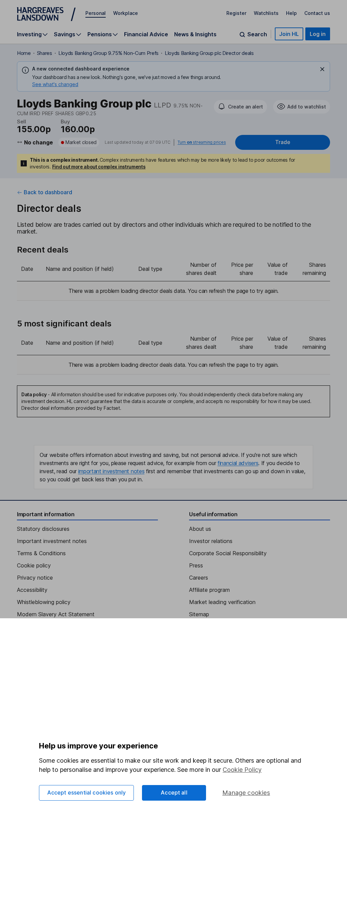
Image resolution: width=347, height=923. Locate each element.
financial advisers (238, 463)
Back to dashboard (48, 192)
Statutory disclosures (43, 528)
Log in (318, 34)
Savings (64, 34)
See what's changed (55, 84)
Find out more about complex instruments (99, 166)
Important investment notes (52, 541)
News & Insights (195, 34)
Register (236, 13)
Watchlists (266, 13)
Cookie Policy (242, 769)
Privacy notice (35, 577)
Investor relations (210, 541)
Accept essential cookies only (86, 792)
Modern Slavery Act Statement (56, 614)
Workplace (125, 13)
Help (291, 13)
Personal (95, 13)
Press (196, 565)
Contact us (317, 13)
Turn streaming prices (202, 142)
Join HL (289, 34)
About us (200, 528)
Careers (198, 577)
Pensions (99, 34)
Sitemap (199, 614)
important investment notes (111, 471)
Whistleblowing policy (43, 602)
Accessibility (32, 589)
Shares (44, 53)
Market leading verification (222, 602)
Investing (29, 34)
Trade (282, 142)
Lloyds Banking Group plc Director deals (209, 53)
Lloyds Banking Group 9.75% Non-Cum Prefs (108, 53)
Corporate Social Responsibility (228, 553)
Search (257, 34)
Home (24, 53)
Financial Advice (146, 34)
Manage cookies (246, 792)
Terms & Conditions (41, 553)
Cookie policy (34, 565)
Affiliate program (209, 589)
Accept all (174, 792)
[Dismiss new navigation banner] (322, 69)
